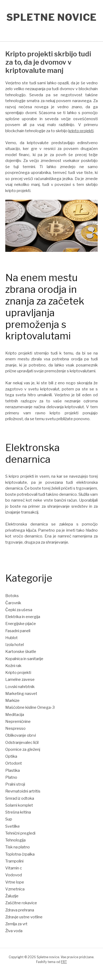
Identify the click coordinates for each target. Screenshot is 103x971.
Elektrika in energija (22, 616)
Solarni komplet (19, 805)
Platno (11, 777)
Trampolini (14, 861)
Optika (11, 756)
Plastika (12, 770)
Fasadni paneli (17, 630)
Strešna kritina (18, 812)
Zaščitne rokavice (21, 903)
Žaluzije (11, 896)
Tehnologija (15, 840)
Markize (12, 700)
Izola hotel (14, 644)
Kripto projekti (18, 672)
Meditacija (14, 714)
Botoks (12, 595)
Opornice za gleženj (22, 749)
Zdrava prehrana (19, 910)
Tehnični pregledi (20, 833)
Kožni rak (13, 665)
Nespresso (15, 728)
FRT (64, 962)
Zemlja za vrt (16, 924)
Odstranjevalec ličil (22, 742)
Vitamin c (13, 868)
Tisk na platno (17, 847)
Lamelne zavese (20, 679)
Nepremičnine (18, 721)
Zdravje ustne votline (24, 917)
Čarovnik (13, 603)
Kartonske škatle (20, 651)
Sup (8, 819)
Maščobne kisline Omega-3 (30, 707)
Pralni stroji (15, 784)
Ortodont (13, 763)
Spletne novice (51, 17)
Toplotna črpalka (20, 854)
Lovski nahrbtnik (20, 686)
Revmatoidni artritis (22, 791)
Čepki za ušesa (18, 609)
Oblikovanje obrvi (20, 735)
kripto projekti (80, 130)
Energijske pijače (20, 623)
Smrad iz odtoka (19, 798)
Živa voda (13, 930)
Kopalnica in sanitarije (24, 658)
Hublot (11, 637)
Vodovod (13, 875)
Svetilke (12, 826)
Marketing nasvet (21, 693)
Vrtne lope (14, 882)
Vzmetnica (15, 889)
